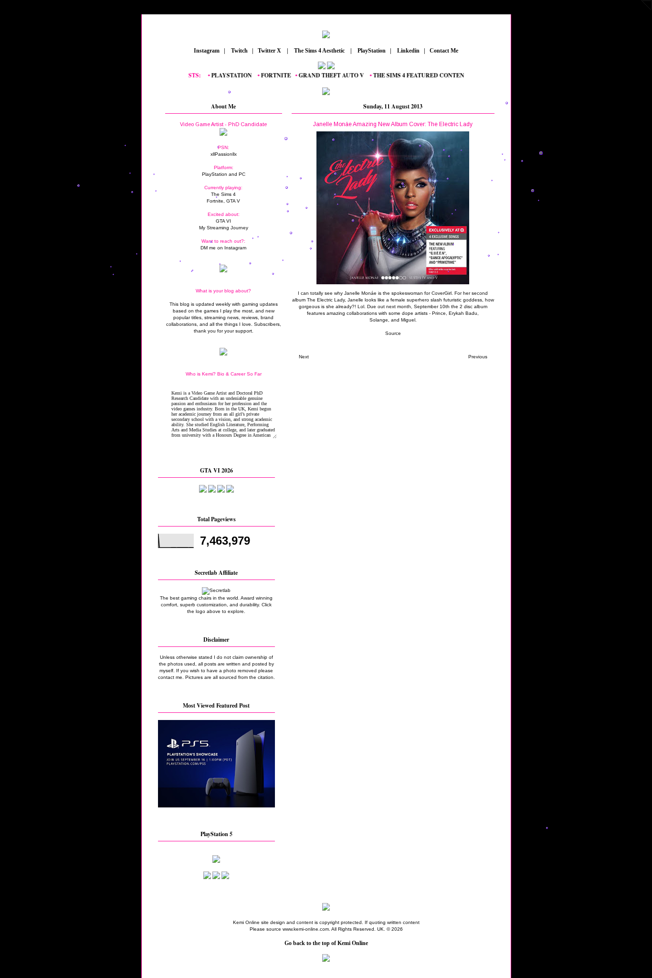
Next (304, 356)
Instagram (205, 50)
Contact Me (445, 50)
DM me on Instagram (223, 247)
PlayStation (371, 50)
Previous (477, 356)
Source (393, 333)
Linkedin (407, 50)
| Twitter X (268, 50)
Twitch (239, 50)
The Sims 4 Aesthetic (319, 50)
